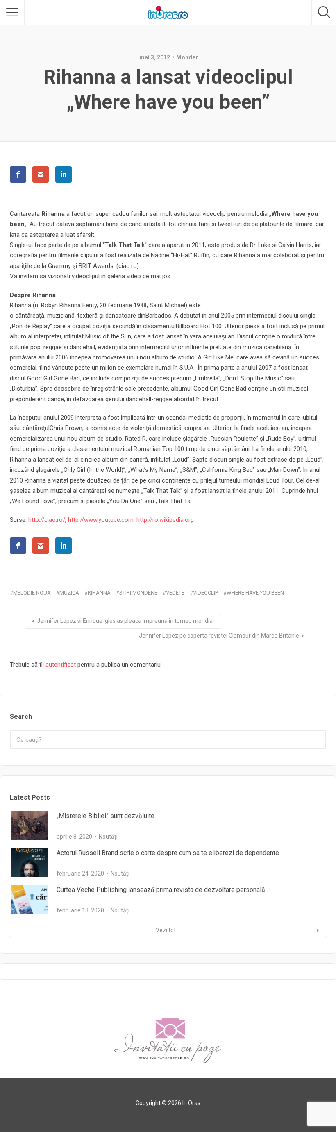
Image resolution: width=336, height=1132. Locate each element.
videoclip (205, 593)
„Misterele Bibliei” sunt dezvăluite (105, 816)
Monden (187, 57)
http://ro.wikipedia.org (165, 520)
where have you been (255, 593)
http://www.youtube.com (101, 520)
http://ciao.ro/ (46, 520)
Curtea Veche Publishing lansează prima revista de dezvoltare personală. (161, 890)
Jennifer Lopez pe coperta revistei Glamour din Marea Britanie (219, 635)
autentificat (60, 664)
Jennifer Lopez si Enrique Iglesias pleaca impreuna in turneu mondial (125, 620)
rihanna (99, 593)
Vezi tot (166, 930)
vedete (175, 593)
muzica (69, 593)
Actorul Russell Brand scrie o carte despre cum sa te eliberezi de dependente (168, 853)
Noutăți (108, 836)
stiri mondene (138, 593)
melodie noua (32, 593)
